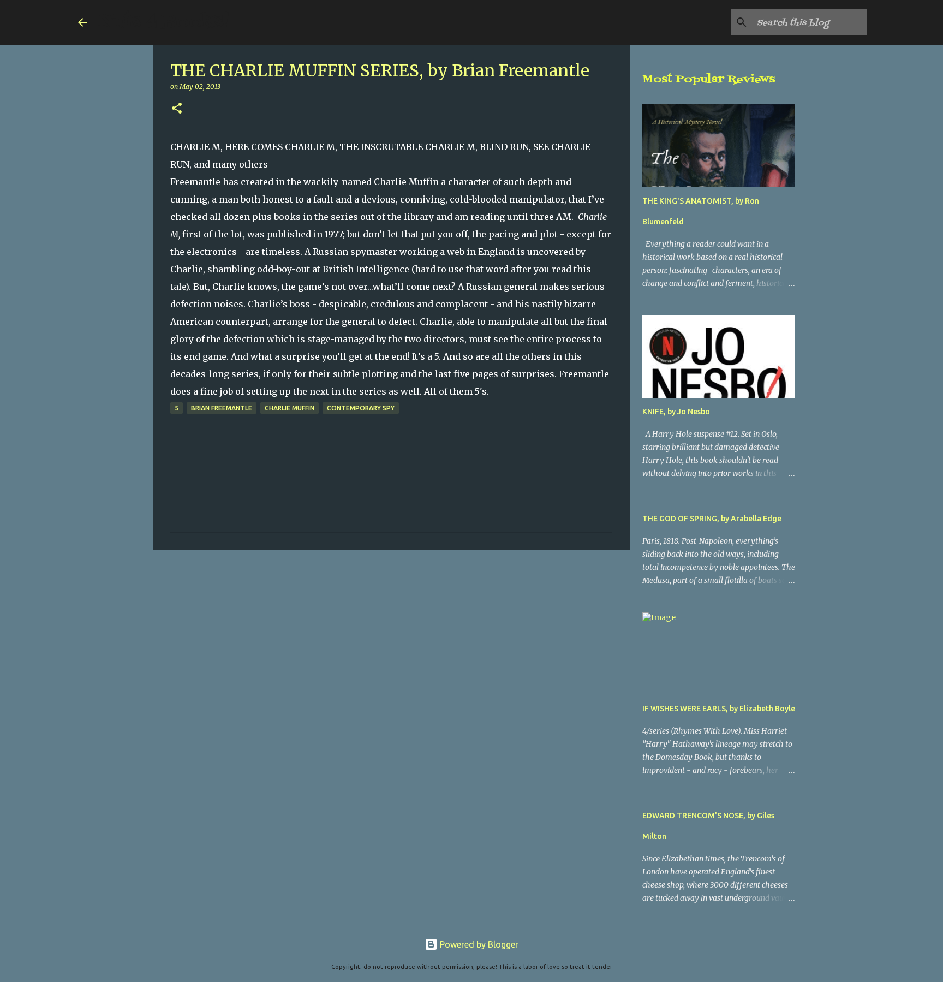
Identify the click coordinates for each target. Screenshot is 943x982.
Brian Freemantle (221, 408)
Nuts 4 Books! (163, 22)
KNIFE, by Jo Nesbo (676, 411)
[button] (176, 109)
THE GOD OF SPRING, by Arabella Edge (711, 518)
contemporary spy (361, 408)
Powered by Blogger (478, 944)
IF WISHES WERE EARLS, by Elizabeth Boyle (718, 708)
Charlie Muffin (289, 408)
